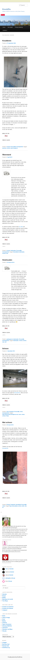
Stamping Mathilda (7, 626)
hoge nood (11, 506)
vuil (5, 342)
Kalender (11, 568)
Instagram (4, 610)
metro (20, 414)
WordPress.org (6, 647)
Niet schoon (7, 422)
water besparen (14, 148)
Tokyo (7, 416)
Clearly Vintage (6, 617)
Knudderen (6, 40)
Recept (13, 578)
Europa (8, 504)
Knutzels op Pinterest (7, 608)
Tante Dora (5, 627)
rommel (20, 340)
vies (7, 253)
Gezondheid (16, 252)
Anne (6, 568)
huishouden (13, 250)
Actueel (8, 146)
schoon (8, 148)
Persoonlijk (13, 146)
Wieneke (4, 631)
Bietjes (4, 597)
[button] (6, 268)
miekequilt (7, 578)
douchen (4, 148)
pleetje (16, 506)
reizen (21, 411)
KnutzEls (6, 9)
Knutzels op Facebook (7, 606)
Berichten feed (5, 644)
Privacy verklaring (19, 27)
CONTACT (5, 30)
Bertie (3, 615)
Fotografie (11, 411)
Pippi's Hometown (6, 624)
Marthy (4, 621)
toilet (23, 506)
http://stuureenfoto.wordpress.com (10, 414)
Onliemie (4, 622)
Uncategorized (19, 146)
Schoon (5, 348)
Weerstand (6, 154)
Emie (3, 619)
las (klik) (21, 226)
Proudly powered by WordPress (15, 657)
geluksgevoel (10, 339)
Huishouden (7, 260)
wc (3, 507)
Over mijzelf (10, 27)
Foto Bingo (5, 601)
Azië (8, 411)
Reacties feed (5, 646)
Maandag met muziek (7, 599)
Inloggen (4, 642)
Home (4, 27)
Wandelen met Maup (7, 629)
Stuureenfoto (17, 392)
